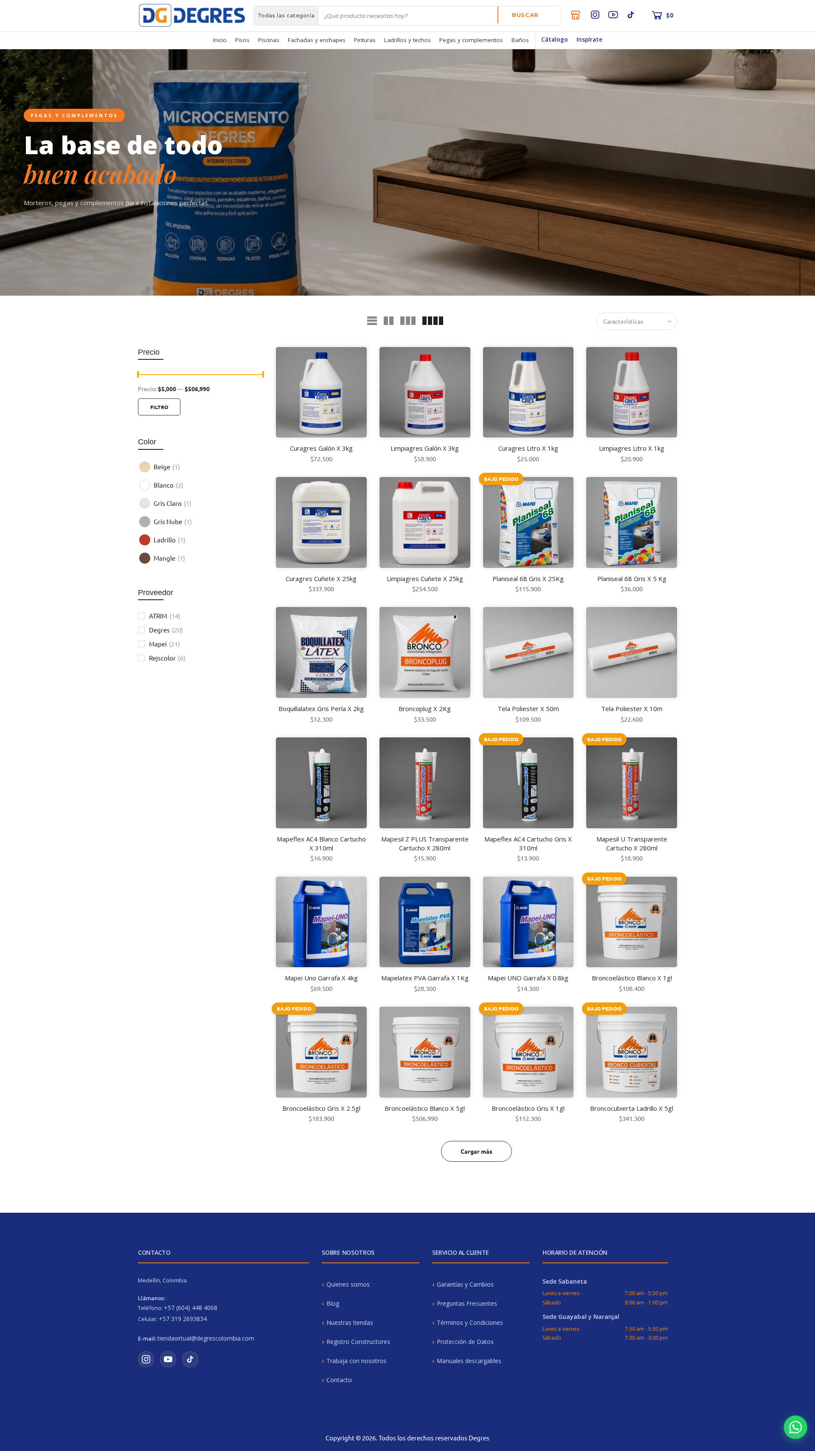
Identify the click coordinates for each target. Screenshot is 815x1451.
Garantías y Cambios (465, 1284)
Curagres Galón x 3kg (321, 448)
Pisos (242, 40)
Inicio (220, 40)
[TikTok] (631, 15)
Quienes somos (348, 1284)
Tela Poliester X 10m (632, 708)
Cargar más (476, 1151)
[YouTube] (613, 15)
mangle (169, 558)
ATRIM (164, 616)
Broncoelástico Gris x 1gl (528, 1108)
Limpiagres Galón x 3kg (425, 448)
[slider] (138, 375)
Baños (520, 40)
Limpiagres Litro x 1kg (631, 448)
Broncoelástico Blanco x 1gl (632, 978)
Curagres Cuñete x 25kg (321, 578)
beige (167, 467)
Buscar (525, 14)
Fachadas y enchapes (317, 40)
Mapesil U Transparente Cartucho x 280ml (631, 843)
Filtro (159, 407)
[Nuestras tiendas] (575, 15)
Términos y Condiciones (470, 1322)
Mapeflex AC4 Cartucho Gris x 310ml (528, 843)
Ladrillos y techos (407, 40)
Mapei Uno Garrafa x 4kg (321, 978)
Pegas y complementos (471, 40)
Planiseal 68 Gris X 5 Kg (631, 578)
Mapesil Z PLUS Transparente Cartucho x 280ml (425, 843)
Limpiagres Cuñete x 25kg (425, 578)
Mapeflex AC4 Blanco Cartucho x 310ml (321, 843)
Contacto (339, 1380)
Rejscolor (167, 658)
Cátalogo (554, 39)
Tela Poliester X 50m (528, 708)
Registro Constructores (358, 1342)
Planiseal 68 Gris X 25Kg (528, 578)
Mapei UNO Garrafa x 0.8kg (528, 978)
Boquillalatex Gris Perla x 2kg (321, 708)
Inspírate (589, 39)
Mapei (164, 644)
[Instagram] (595, 15)
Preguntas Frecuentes (467, 1303)
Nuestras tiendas (349, 1322)
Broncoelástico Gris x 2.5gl (321, 1108)
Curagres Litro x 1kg (528, 448)
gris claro (172, 503)
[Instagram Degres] (146, 1359)
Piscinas (268, 40)
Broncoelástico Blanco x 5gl (425, 1108)
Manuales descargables (469, 1361)
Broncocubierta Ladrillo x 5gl (631, 1108)
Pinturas (365, 40)
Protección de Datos (465, 1342)
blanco (168, 485)
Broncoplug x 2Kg (425, 708)
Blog (332, 1303)
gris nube (173, 521)
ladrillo (169, 540)
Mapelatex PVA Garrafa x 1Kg (425, 978)
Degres (166, 630)
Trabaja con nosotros (356, 1361)
